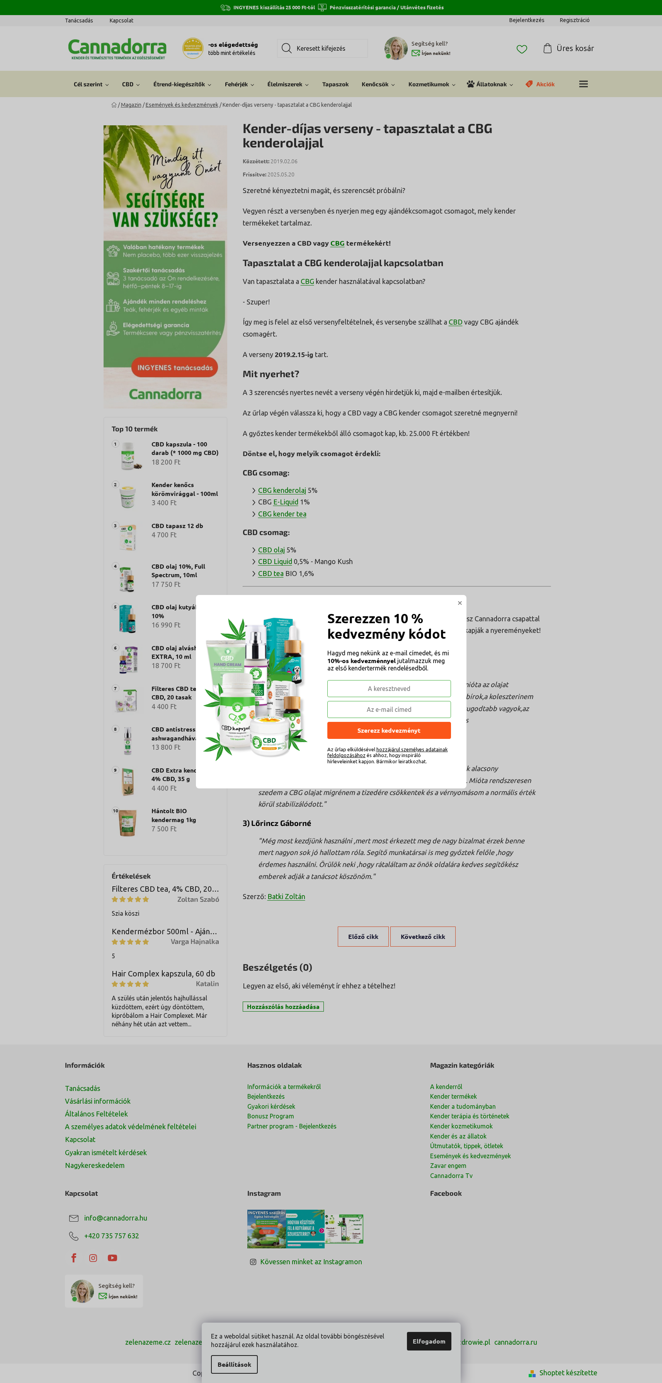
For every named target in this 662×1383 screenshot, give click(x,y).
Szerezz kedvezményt (388, 730)
